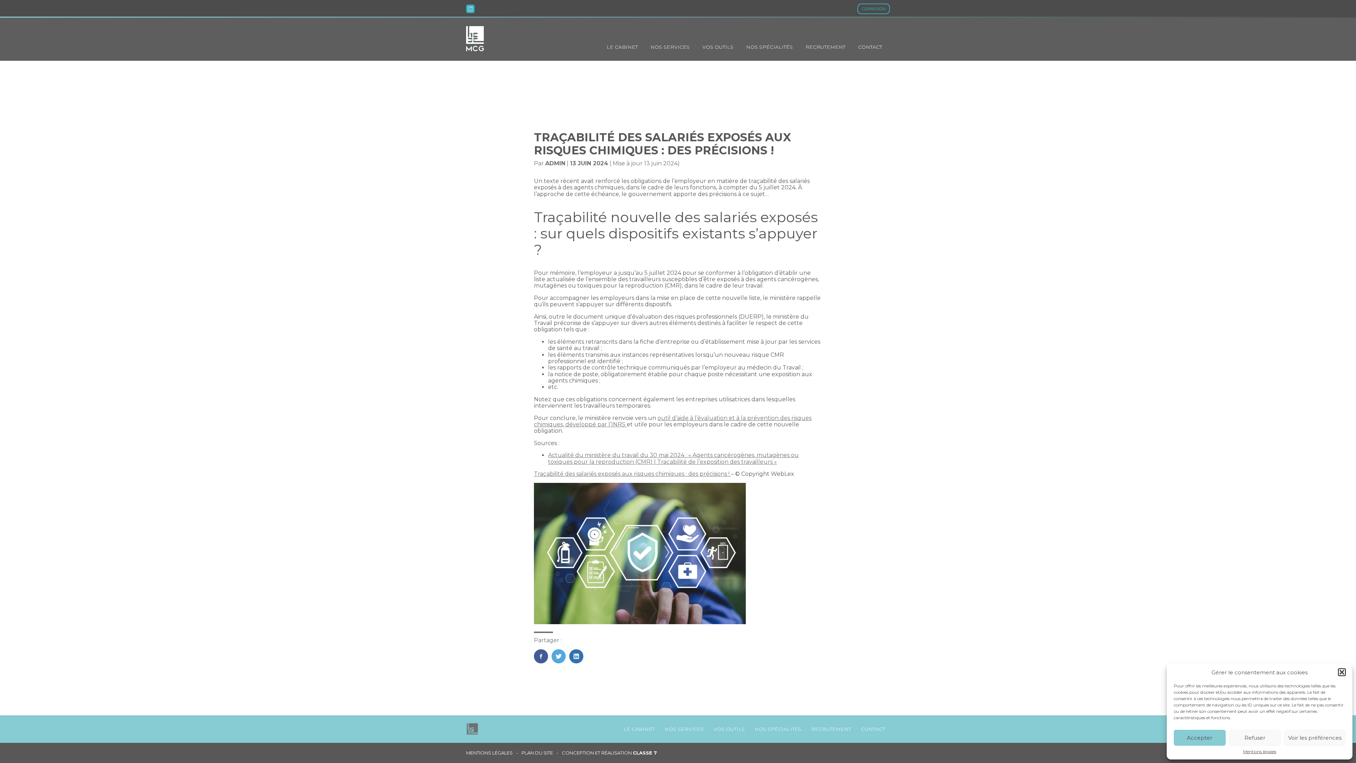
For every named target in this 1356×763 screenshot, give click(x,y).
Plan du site (537, 753)
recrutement (825, 47)
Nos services (670, 47)
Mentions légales (1259, 751)
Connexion (874, 8)
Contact (870, 47)
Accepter (1199, 737)
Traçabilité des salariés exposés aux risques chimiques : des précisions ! (632, 474)
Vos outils (717, 47)
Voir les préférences (1315, 737)
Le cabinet (622, 47)
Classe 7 (645, 753)
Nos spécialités (769, 47)
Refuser (1254, 737)
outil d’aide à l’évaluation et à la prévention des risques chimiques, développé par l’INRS (672, 421)
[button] (1341, 672)
